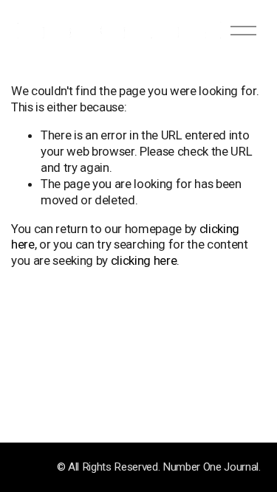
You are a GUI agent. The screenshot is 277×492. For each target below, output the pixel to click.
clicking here (144, 260)
